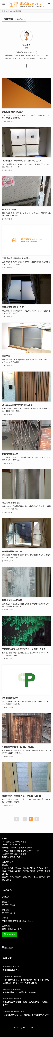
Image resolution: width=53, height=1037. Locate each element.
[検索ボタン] (49, 4)
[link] (26, 66)
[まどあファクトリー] (26, 4)
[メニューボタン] (4, 4)
